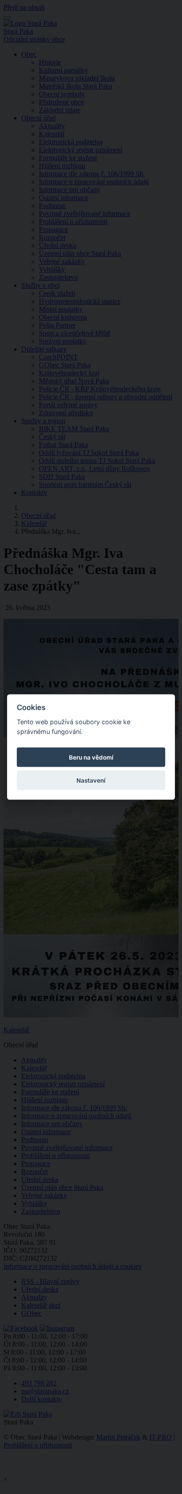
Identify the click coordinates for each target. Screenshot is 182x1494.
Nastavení (91, 780)
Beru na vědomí (91, 757)
